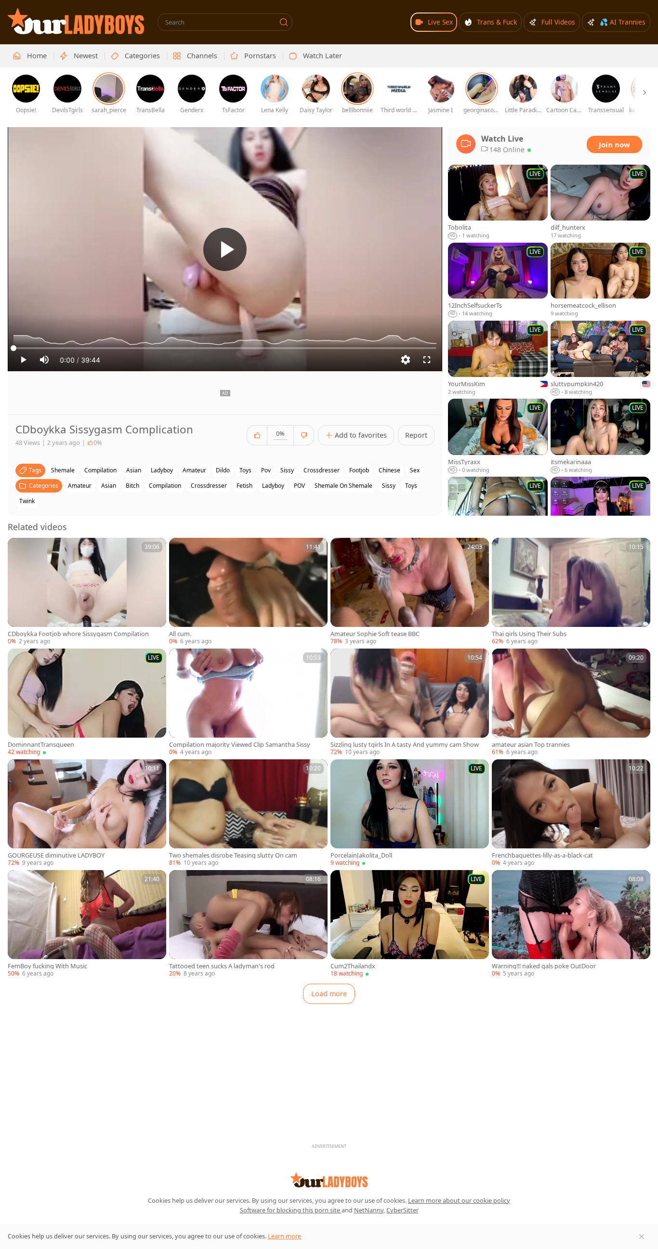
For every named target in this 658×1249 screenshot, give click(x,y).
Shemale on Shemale (343, 485)
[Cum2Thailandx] (409, 924)
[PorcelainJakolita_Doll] (409, 813)
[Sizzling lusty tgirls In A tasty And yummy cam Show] (409, 702)
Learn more (284, 1236)
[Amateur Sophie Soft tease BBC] (409, 592)
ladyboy (162, 470)
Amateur (80, 485)
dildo (223, 470)
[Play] (225, 249)
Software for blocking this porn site (291, 1210)
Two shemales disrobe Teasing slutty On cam (233, 855)
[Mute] (44, 359)
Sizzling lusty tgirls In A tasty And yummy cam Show (404, 745)
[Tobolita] (498, 202)
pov (266, 470)
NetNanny (368, 1210)
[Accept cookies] (641, 1236)
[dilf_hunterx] (600, 202)
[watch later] (19, 549)
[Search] (284, 22)
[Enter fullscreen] (426, 359)
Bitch (132, 485)
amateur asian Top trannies (531, 745)
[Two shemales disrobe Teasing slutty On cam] (248, 813)
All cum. (180, 634)
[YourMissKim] (498, 358)
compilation (100, 470)
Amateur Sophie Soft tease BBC (375, 634)
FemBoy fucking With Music (47, 966)
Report (416, 435)
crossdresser (321, 470)
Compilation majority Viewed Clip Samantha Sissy (239, 745)
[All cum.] (248, 592)
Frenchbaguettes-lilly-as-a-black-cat (542, 855)
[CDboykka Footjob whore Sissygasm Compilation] (87, 592)
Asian (108, 485)
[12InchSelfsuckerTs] (498, 280)
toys (245, 470)
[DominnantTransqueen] (87, 702)
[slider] (224, 348)
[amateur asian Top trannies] (571, 702)
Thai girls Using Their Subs (529, 634)
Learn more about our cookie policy (459, 1200)
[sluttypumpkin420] (600, 358)
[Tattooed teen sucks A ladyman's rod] (248, 924)
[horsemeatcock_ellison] (600, 280)
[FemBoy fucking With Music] (87, 924)
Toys (411, 485)
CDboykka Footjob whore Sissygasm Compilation (78, 634)
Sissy (388, 485)
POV (299, 485)
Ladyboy (273, 485)
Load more (329, 993)
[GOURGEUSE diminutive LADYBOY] (87, 813)
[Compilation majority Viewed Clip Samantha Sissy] (248, 702)
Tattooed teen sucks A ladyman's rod (222, 966)
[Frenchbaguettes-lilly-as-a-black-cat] (571, 813)
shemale (63, 470)
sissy (287, 470)
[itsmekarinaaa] (600, 436)
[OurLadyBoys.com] (76, 21)
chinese (389, 470)
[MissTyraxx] (498, 436)
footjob (359, 470)
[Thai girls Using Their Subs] (571, 592)
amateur (194, 470)
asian (133, 470)
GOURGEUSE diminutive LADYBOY (56, 855)
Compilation (165, 485)
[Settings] (405, 359)
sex (415, 470)
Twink (27, 501)
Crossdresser (209, 485)
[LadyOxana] (498, 514)
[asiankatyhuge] (600, 514)
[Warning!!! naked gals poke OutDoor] (571, 924)
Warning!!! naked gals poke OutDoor (544, 966)
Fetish (244, 485)
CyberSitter (402, 1210)
